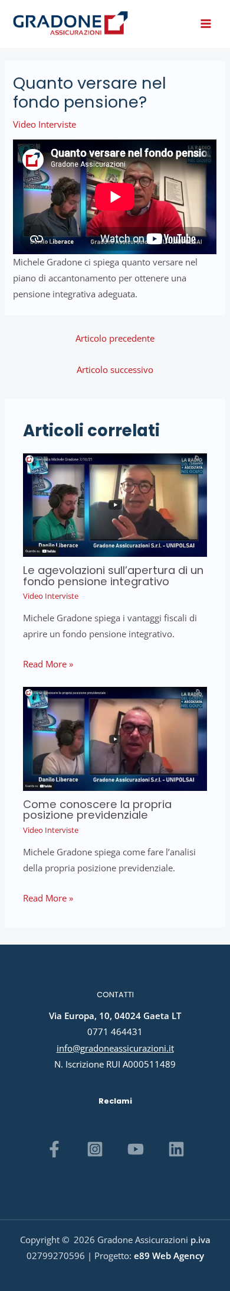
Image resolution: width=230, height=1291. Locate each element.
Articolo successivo (115, 369)
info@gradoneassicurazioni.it (115, 1048)
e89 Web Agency (169, 1255)
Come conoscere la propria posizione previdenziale (97, 809)
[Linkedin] (176, 1149)
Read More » (48, 664)
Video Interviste (44, 124)
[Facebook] (54, 1149)
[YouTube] (136, 1149)
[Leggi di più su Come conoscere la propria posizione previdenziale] (115, 738)
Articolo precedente (115, 338)
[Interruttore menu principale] (205, 23)
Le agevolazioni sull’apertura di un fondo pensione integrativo (113, 575)
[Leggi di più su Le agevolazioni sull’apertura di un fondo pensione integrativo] (115, 504)
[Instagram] (95, 1149)
